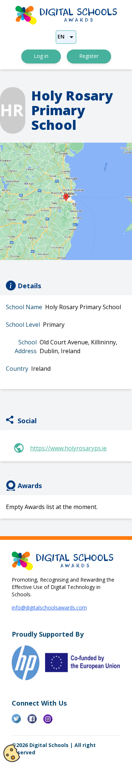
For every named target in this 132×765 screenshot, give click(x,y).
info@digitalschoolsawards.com (49, 607)
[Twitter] (19, 721)
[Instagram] (51, 721)
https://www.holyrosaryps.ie (68, 448)
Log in (41, 55)
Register (89, 55)
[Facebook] (35, 721)
